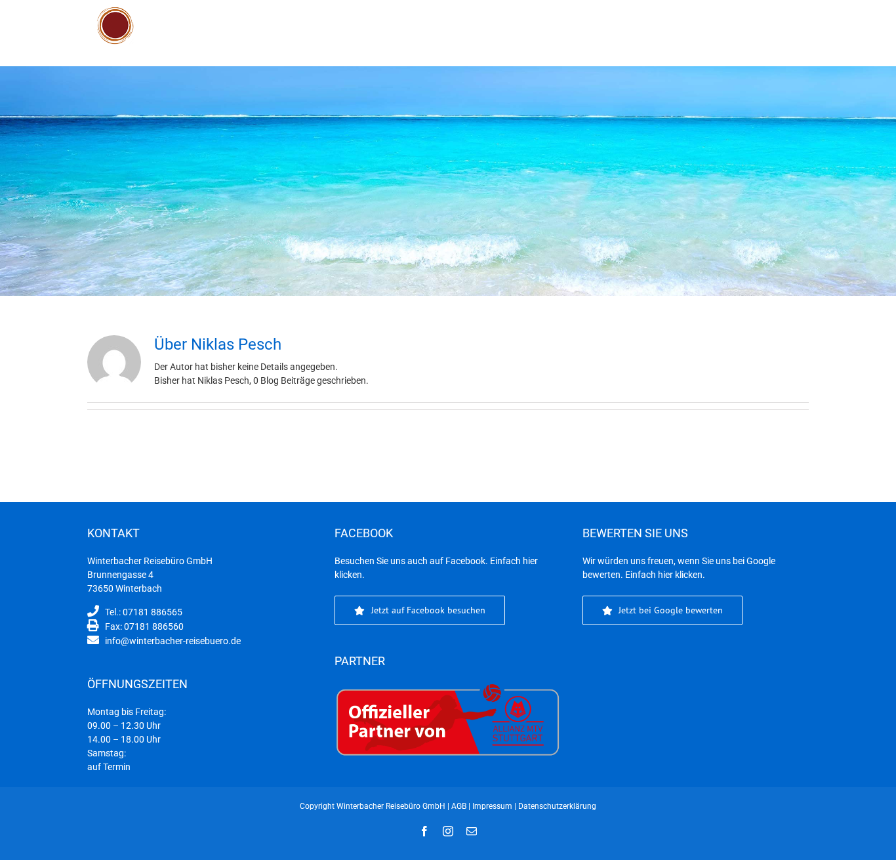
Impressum (492, 806)
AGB (458, 806)
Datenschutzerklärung (557, 806)
